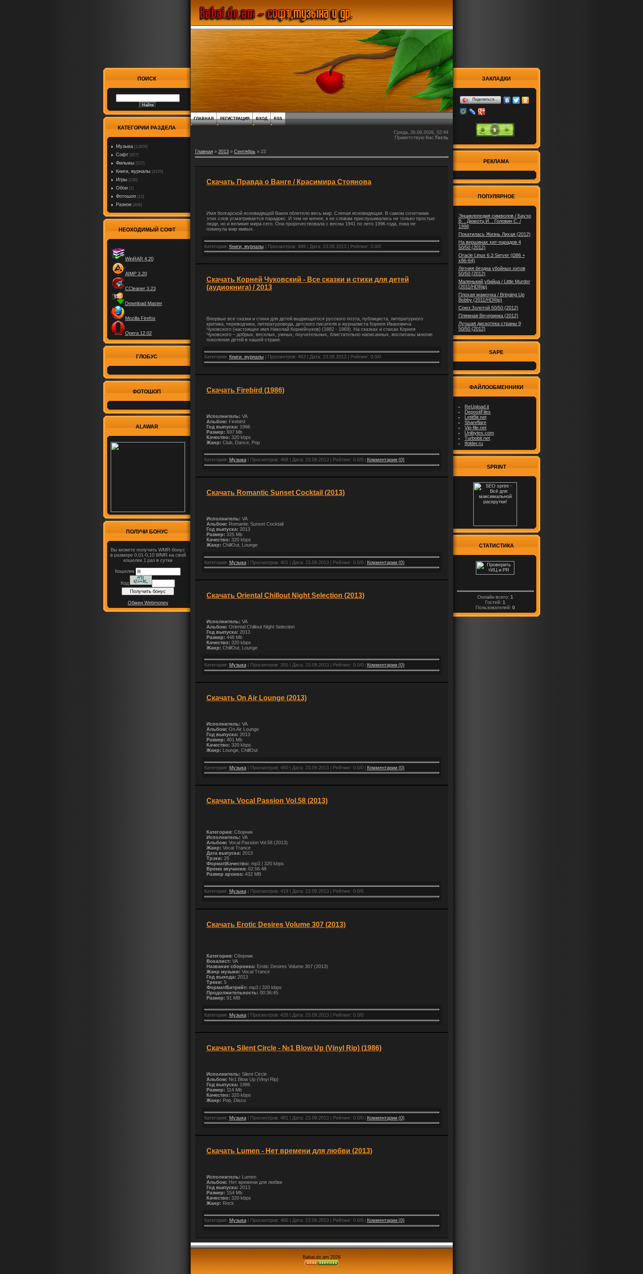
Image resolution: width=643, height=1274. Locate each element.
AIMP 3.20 (136, 273)
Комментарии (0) (386, 459)
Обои (122, 187)
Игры (121, 179)
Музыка (124, 146)
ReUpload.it (477, 406)
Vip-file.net (475, 427)
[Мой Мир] (463, 111)
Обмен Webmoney (148, 602)
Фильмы (125, 162)
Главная (203, 118)
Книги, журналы (133, 171)
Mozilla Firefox (140, 318)
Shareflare (475, 422)
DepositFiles (478, 411)
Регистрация (234, 118)
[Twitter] (516, 100)
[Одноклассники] (525, 100)
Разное (124, 204)
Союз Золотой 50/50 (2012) (488, 307)
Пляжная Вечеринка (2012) (488, 315)
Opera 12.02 (138, 333)
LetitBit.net (475, 417)
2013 (223, 151)
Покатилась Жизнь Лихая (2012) (494, 234)
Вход (261, 118)
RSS (278, 118)
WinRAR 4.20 (139, 258)
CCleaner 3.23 (140, 288)
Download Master (143, 303)
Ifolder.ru (474, 443)
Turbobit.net (477, 438)
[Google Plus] (481, 111)
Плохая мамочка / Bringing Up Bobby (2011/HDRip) (491, 297)
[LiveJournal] (472, 111)
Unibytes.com (479, 432)
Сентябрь (244, 151)
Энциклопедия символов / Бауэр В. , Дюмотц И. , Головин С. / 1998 (494, 221)
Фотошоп (126, 196)
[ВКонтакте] (507, 100)
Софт (122, 154)
